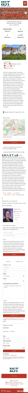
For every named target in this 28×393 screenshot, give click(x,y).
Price (4, 336)
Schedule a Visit (19, 261)
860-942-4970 (18, 211)
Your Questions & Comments (10, 283)
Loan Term (6, 328)
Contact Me (17, 217)
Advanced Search (9, 15)
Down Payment (7, 341)
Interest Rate (6, 345)
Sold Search (18, 15)
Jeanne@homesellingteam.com (14, 382)
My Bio (15, 219)
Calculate (14, 351)
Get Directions (14, 142)
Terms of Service (20, 319)
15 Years (12, 331)
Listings (9, 193)
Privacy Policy (16, 251)
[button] (25, 12)
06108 (13, 194)
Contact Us (8, 261)
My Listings (16, 213)
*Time (4, 278)
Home (4, 193)
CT (13, 193)
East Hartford (7, 194)
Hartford (17, 193)
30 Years (6, 331)
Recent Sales (17, 215)
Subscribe (14, 254)
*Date (4, 274)
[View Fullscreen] (5, 126)
